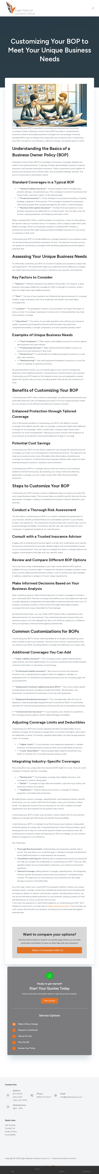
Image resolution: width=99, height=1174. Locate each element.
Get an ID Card (25, 1036)
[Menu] (93, 8)
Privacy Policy (11, 1131)
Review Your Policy (26, 1048)
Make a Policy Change (28, 1024)
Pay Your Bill (23, 1042)
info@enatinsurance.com (71, 1097)
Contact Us (10, 1128)
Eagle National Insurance (59, 906)
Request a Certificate (28, 1030)
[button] (49, 950)
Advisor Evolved (69, 1158)
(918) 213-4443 (44, 1097)
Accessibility (10, 1135)
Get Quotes (10, 1125)
